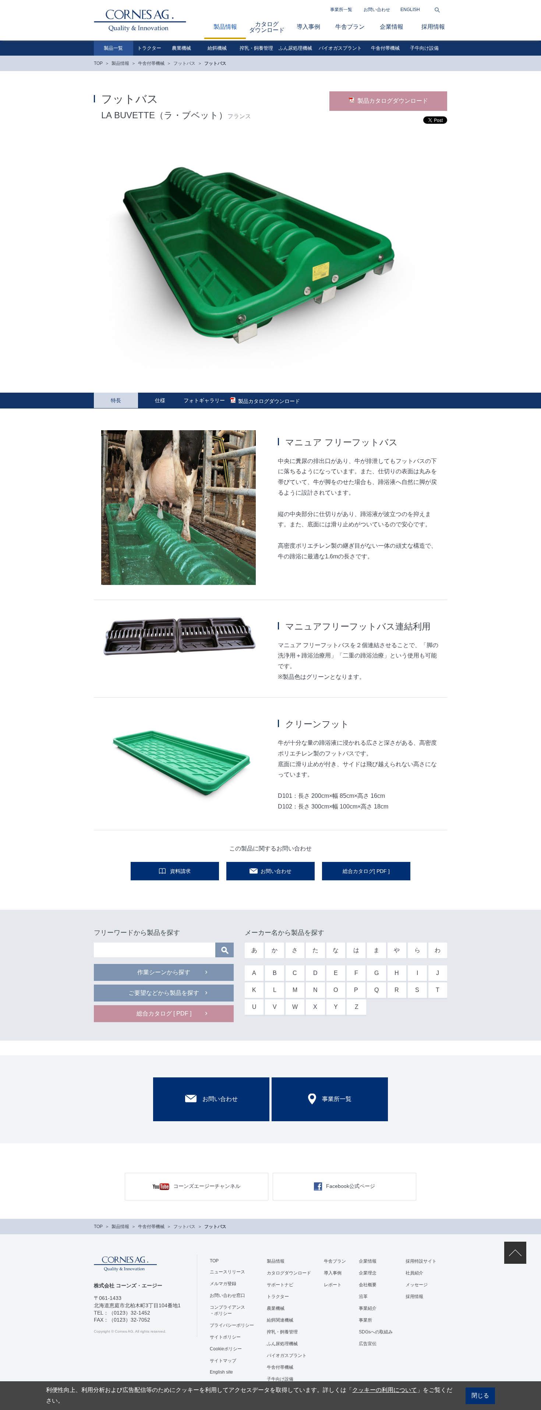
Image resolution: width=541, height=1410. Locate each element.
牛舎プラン (350, 27)
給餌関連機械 (280, 1320)
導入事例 (308, 27)
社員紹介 (414, 1273)
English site (221, 1372)
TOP (98, 63)
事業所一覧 (341, 9)
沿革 (363, 1296)
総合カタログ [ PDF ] (164, 1013)
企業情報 (391, 27)
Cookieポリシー (226, 1348)
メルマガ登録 (223, 1283)
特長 (116, 400)
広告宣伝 (367, 1343)
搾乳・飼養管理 (256, 48)
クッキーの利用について (384, 1390)
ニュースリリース (227, 1271)
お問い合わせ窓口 (227, 1295)
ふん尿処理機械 (295, 48)
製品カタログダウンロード (392, 101)
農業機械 (181, 48)
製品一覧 (113, 48)
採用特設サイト (421, 1261)
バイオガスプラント (340, 48)
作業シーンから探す (163, 972)
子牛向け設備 (424, 48)
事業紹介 (367, 1308)
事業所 (365, 1320)
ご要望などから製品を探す (163, 993)
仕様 (160, 400)
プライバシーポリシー (232, 1325)
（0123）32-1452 (129, 1313)
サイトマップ (223, 1360)
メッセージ (417, 1284)
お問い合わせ (377, 9)
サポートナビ (280, 1284)
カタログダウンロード (266, 27)
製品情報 (225, 27)
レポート (333, 1284)
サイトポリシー (225, 1337)
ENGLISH (410, 9)
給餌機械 (217, 48)
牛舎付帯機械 (385, 48)
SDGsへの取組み (376, 1331)
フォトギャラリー (204, 400)
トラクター (149, 48)
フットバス (184, 63)
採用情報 (433, 27)
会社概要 (367, 1284)
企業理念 (367, 1273)
